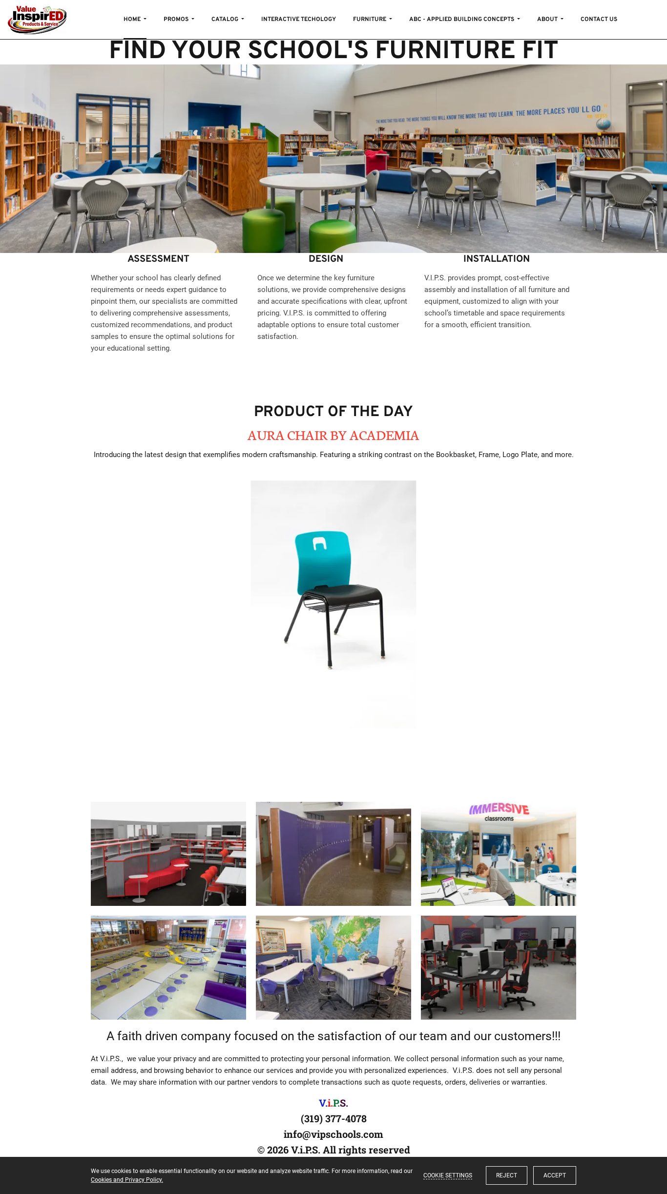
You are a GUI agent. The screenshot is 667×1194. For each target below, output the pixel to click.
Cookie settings (447, 1175)
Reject (506, 1175)
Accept (554, 1175)
